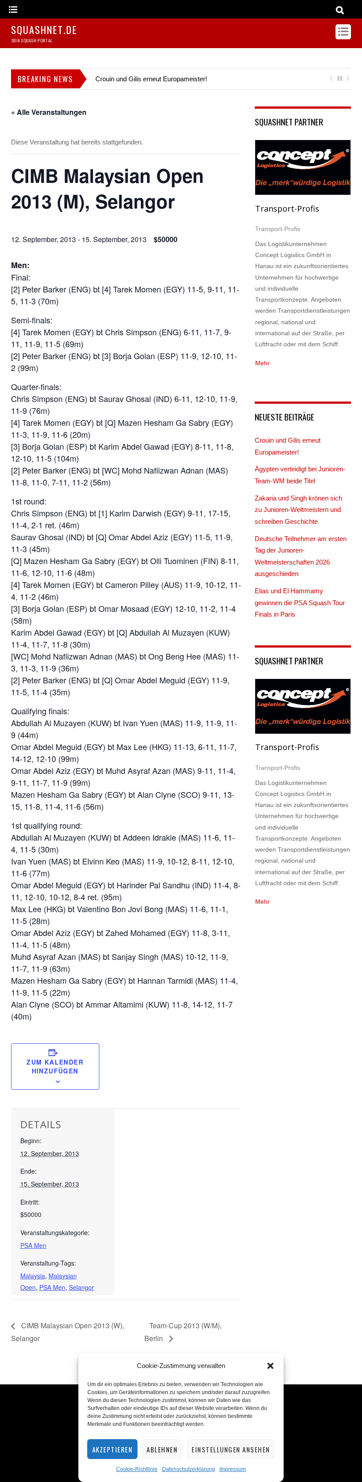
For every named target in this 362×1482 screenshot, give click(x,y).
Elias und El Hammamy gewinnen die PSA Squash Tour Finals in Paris (300, 602)
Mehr (262, 363)
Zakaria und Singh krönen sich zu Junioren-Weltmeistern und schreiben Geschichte (298, 509)
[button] (270, 1365)
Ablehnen (162, 1449)
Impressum (232, 1469)
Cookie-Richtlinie (137, 1469)
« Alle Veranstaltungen (49, 112)
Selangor (81, 1287)
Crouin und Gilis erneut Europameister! (151, 79)
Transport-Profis (287, 208)
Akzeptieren (112, 1449)
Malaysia (32, 1275)
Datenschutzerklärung (188, 1469)
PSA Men (33, 1245)
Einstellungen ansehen (231, 1449)
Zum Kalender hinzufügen (54, 1066)
